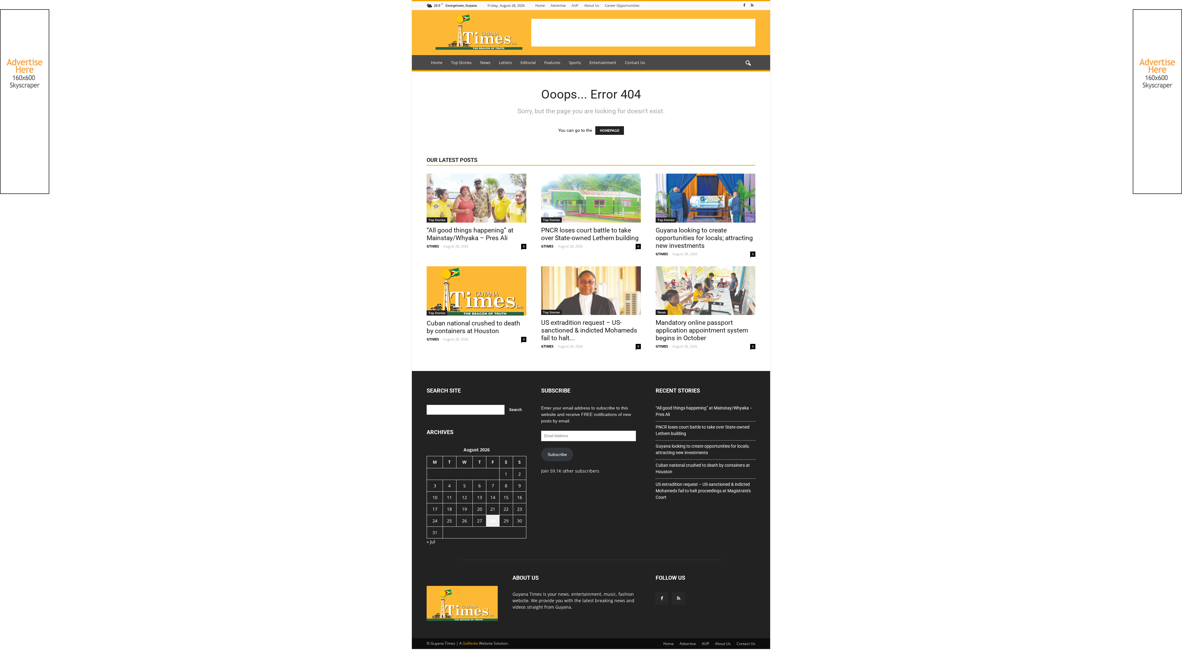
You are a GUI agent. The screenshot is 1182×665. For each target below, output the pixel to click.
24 (434, 521)
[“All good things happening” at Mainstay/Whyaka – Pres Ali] (476, 198)
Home (540, 5)
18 (449, 509)
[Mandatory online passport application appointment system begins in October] (705, 290)
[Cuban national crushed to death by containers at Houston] (476, 291)
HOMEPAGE (609, 130)
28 (492, 521)
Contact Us (635, 62)
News (485, 62)
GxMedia (470, 643)
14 (492, 497)
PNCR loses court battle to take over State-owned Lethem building (590, 234)
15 (506, 497)
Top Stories (461, 62)
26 (464, 521)
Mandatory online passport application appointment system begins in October (702, 330)
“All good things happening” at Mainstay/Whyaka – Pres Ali (470, 234)
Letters (505, 62)
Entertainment (602, 62)
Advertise (558, 5)
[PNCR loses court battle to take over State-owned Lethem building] (591, 198)
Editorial (528, 62)
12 (464, 497)
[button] (748, 63)
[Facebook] (744, 5)
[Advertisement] (643, 32)
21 (492, 509)
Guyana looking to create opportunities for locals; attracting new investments (704, 238)
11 (449, 497)
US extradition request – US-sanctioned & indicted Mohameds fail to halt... (589, 330)
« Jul (431, 542)
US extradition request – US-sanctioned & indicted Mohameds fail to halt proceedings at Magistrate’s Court (703, 491)
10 (434, 497)
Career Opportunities (622, 5)
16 (519, 497)
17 (434, 509)
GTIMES (433, 246)
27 (479, 521)
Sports (575, 62)
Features (552, 62)
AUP (575, 5)
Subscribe (557, 454)
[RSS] (752, 5)
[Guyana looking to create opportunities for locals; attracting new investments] (705, 198)
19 (464, 509)
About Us (591, 5)
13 (479, 497)
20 (479, 509)
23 (519, 509)
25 (449, 521)
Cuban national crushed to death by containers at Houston (473, 327)
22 (506, 509)
